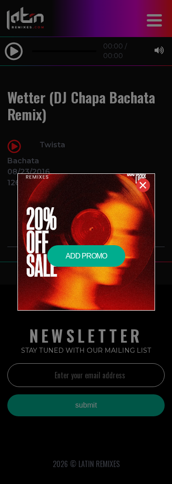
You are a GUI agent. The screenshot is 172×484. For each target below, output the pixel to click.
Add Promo (86, 256)
